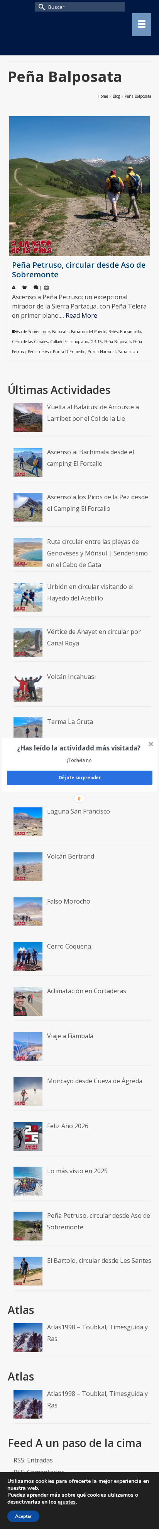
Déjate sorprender (80, 777)
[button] (79, 747)
